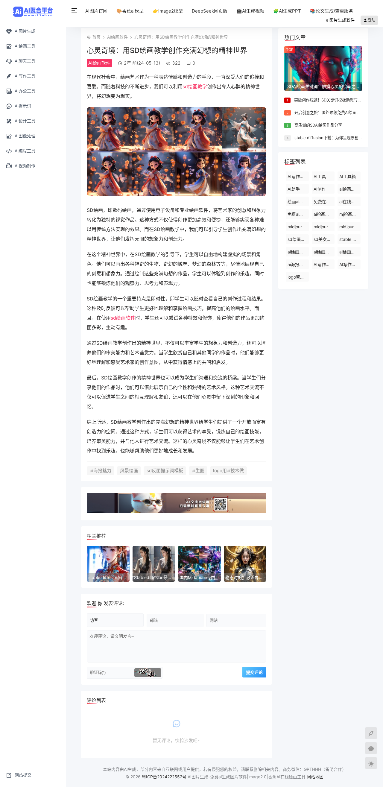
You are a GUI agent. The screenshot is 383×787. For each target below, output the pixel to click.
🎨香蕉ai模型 (130, 11)
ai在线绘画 (349, 201)
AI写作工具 (298, 176)
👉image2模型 (168, 11)
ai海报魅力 (100, 470)
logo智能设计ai (298, 276)
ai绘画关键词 (350, 189)
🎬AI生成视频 (250, 11)
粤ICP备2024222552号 (165, 776)
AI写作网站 (349, 264)
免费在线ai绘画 (324, 201)
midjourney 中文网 (298, 226)
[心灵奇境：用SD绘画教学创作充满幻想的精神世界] (176, 194)
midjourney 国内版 (324, 226)
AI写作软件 (324, 264)
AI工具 (320, 176)
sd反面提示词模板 (165, 470)
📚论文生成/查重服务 (331, 11)
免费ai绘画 (298, 214)
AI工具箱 (347, 176)
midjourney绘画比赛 (350, 226)
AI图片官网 (96, 11)
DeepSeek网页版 (209, 11)
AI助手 (294, 189)
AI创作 (320, 189)
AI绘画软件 (117, 36)
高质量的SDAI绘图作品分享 (318, 125)
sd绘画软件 (123, 318)
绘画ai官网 (298, 201)
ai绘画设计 (349, 251)
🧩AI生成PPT (287, 11)
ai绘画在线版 (298, 251)
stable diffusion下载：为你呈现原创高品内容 (334, 137)
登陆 (371, 20)
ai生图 (198, 470)
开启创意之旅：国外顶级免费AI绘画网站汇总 (333, 112)
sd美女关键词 (324, 239)
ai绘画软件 (324, 251)
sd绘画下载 (298, 239)
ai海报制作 (298, 264)
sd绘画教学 (195, 86)
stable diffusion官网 (350, 239)
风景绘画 (129, 470)
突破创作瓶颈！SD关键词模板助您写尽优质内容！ (337, 100)
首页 (96, 36)
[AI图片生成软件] (33, 11)
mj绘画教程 (350, 214)
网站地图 (315, 776)
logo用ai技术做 (228, 470)
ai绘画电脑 (324, 214)
